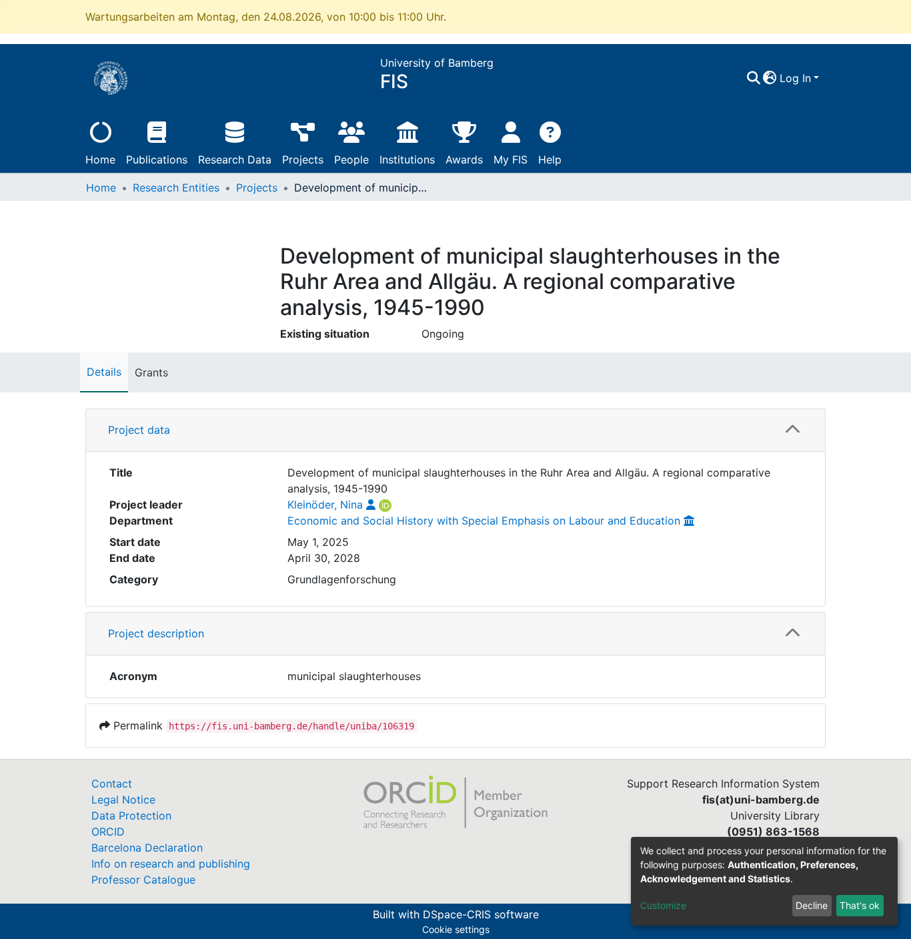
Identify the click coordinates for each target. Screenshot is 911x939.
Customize (663, 905)
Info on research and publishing (170, 863)
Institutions (407, 159)
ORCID (108, 831)
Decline (812, 905)
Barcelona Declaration (147, 847)
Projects (302, 159)
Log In (795, 78)
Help (550, 159)
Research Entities (176, 187)
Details (104, 371)
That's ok (860, 905)
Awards (464, 159)
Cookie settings (456, 929)
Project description (156, 633)
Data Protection (131, 815)
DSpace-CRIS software (481, 914)
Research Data (234, 159)
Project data (139, 429)
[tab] (455, 430)
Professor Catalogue (143, 879)
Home (100, 159)
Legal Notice (123, 799)
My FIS (511, 159)
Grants (151, 372)
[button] (770, 78)
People (351, 159)
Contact (111, 783)
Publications (156, 159)
